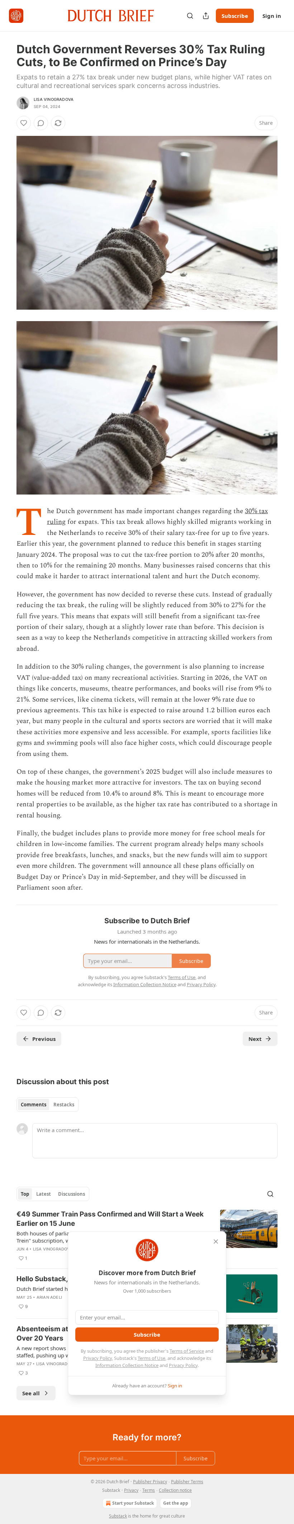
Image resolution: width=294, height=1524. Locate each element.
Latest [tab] (43, 1194)
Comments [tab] (33, 1104)
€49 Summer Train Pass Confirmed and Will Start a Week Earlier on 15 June (110, 1219)
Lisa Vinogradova (54, 99)
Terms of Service (187, 1351)
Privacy (131, 1490)
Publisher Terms (187, 1482)
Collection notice (175, 1490)
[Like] (23, 123)
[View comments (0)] (41, 123)
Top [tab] (25, 1194)
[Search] (190, 16)
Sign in (271, 15)
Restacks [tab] (63, 1104)
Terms (148, 1490)
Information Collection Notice (126, 1365)
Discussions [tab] (71, 1194)
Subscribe (235, 15)
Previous (44, 1038)
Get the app (175, 1503)
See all (31, 1393)
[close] (216, 1241)
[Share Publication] (206, 16)
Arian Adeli (49, 1297)
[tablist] (47, 1104)
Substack (118, 1516)
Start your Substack (133, 1503)
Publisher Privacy (150, 1482)
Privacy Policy (97, 1358)
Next (255, 1038)
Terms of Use (151, 1358)
